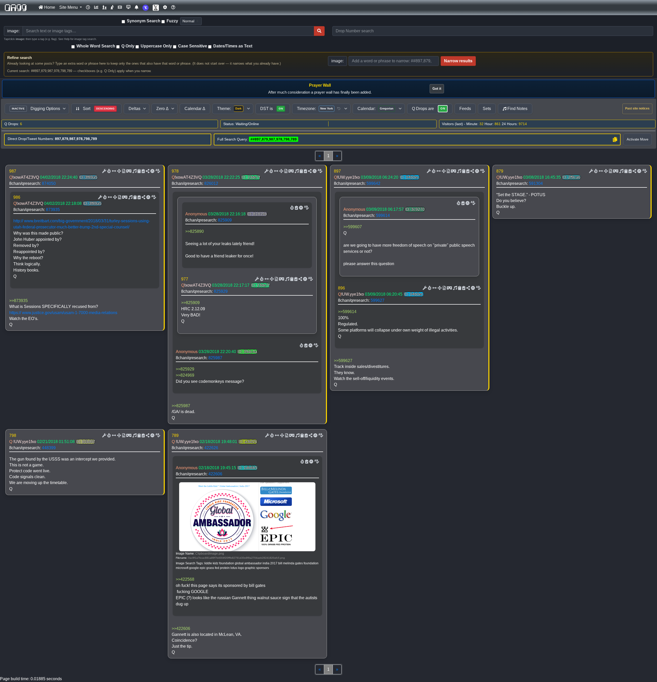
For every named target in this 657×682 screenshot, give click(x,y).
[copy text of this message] (143, 171)
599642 (373, 183)
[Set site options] (165, 7)
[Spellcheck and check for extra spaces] (157, 171)
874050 (49, 183)
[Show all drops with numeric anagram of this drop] (118, 171)
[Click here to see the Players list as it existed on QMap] (104, 7)
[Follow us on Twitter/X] (156, 7)
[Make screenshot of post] (139, 171)
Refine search (19, 57)
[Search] (319, 31)
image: (337, 61)
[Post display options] (103, 171)
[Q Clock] (88, 7)
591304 (536, 183)
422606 (215, 474)
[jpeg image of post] (123, 171)
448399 (49, 448)
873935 (53, 209)
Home (49, 7)
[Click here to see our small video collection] (120, 7)
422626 (211, 448)
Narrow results (458, 61)
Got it (436, 89)
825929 (221, 291)
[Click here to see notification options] (136, 7)
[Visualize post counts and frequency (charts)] (96, 7)
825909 (225, 220)
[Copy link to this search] (615, 139)
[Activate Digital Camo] (128, 171)
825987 (215, 358)
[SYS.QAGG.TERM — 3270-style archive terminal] (128, 7)
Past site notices (637, 108)
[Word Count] (108, 171)
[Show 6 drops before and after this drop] (113, 171)
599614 (383, 215)
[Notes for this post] (134, 171)
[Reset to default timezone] (338, 108)
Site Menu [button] (69, 7)
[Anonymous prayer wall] (112, 7)
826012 (211, 183)
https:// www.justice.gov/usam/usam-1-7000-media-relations (63, 312)
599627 (377, 300)
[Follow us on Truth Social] (145, 7)
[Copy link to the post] (147, 171)
